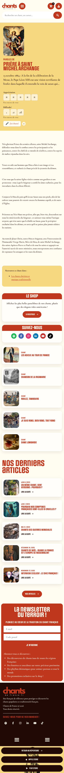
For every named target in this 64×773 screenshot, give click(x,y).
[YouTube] (43, 336)
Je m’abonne (32, 645)
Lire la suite (26, 492)
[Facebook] (21, 336)
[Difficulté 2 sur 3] (13, 112)
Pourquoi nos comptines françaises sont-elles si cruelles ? (38, 508)
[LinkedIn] (35, 336)
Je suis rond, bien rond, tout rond (38, 420)
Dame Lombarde (29, 442)
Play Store (33, 768)
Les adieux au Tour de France (35, 355)
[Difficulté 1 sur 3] (6, 112)
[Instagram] (28, 336)
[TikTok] (50, 336)
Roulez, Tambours (30, 398)
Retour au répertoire (30, 750)
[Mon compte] (58, 6)
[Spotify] (14, 336)
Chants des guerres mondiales (36, 529)
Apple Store (33, 759)
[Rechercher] (57, 15)
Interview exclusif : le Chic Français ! (39, 573)
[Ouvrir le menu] (22, 6)
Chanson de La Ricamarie (33, 377)
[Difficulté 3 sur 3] (20, 112)
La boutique (30, 314)
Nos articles (30, 594)
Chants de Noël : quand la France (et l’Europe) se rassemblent (37, 552)
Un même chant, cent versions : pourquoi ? (31, 486)
